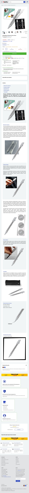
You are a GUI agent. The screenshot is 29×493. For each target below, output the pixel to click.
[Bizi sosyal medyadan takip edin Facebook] (1, 485)
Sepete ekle (14, 53)
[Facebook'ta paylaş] (21, 37)
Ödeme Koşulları (3, 464)
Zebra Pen (8, 36)
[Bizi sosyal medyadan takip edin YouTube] (4, 485)
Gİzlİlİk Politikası (3, 458)
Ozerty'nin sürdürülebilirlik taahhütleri (8, 67)
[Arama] (24, 2)
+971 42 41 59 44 (4, 475)
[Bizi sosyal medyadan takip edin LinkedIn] (5, 485)
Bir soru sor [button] (19, 429)
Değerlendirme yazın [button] (10, 429)
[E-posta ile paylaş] (25, 37)
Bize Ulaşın (17, 459)
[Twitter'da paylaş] (24, 37)
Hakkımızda (17, 458)
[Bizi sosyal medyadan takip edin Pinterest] (3, 485)
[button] (5, 37)
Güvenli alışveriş (18, 464)
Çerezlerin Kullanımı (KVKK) (4, 459)
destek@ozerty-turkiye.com (7, 476)
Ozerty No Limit (3, 465)
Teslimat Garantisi (6, 59)
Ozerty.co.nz (19, 470)
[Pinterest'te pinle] (23, 37)
